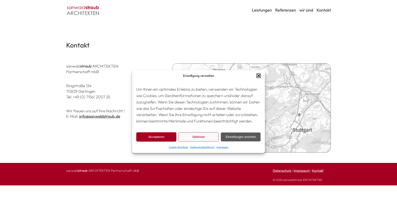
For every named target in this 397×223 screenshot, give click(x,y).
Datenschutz (282, 170)
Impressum (222, 147)
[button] (259, 76)
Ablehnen (198, 137)
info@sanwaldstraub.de (99, 116)
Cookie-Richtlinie (178, 147)
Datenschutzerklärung (202, 147)
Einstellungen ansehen (241, 137)
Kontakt (318, 170)
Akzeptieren (156, 137)
